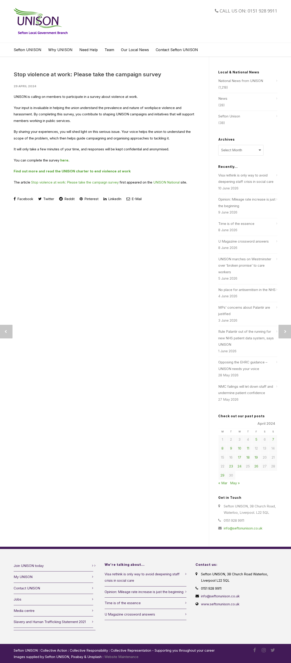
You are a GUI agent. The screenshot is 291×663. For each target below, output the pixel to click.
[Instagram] (263, 650)
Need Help (88, 49)
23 (231, 466)
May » (235, 483)
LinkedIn (114, 199)
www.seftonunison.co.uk (220, 604)
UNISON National (166, 182)
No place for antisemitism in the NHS (247, 290)
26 (256, 466)
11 (248, 448)
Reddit (69, 199)
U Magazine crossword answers (243, 241)
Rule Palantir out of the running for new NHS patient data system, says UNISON (246, 338)
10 (239, 448)
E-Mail (136, 199)
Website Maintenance (121, 657)
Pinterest (90, 199)
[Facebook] (254, 650)
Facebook (24, 199)
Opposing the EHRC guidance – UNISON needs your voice (242, 365)
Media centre (24, 610)
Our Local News (135, 49)
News (222, 98)
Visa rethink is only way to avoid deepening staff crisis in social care (245, 178)
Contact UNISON (27, 588)
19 (256, 457)
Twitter (48, 199)
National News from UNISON (240, 81)
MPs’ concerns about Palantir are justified (244, 310)
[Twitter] (272, 650)
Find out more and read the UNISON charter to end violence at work (72, 171)
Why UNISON (60, 49)
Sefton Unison (229, 116)
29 (222, 475)
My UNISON (23, 577)
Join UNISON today (29, 566)
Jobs (17, 599)
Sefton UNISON (27, 49)
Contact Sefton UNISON (177, 49)
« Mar (222, 483)
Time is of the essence (236, 223)
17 (239, 457)
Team (109, 49)
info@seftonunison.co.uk (243, 528)
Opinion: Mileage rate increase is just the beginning (246, 202)
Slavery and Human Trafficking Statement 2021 (50, 622)
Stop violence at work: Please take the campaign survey (87, 74)
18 (248, 457)
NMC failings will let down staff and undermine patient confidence (245, 389)
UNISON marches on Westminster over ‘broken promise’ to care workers (244, 265)
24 (239, 466)
